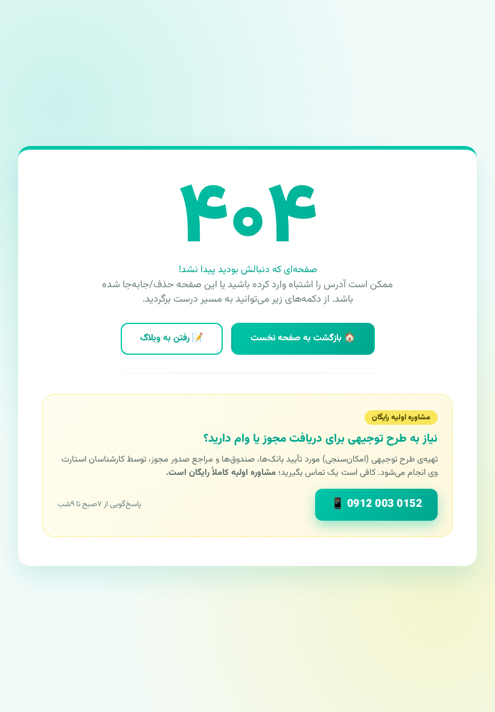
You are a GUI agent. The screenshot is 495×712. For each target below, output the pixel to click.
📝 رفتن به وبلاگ (171, 338)
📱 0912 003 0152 (377, 504)
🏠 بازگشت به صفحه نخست (303, 338)
